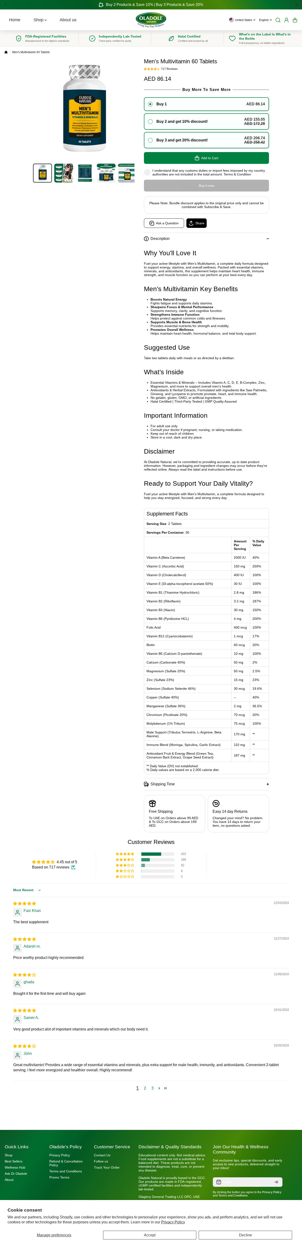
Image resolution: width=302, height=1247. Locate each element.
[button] (7, 4)
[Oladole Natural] (151, 20)
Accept (149, 1235)
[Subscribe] (276, 1182)
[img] (24, 904)
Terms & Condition (237, 174)
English (264, 20)
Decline (245, 1235)
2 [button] (145, 1088)
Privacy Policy (173, 1222)
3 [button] (152, 1088)
